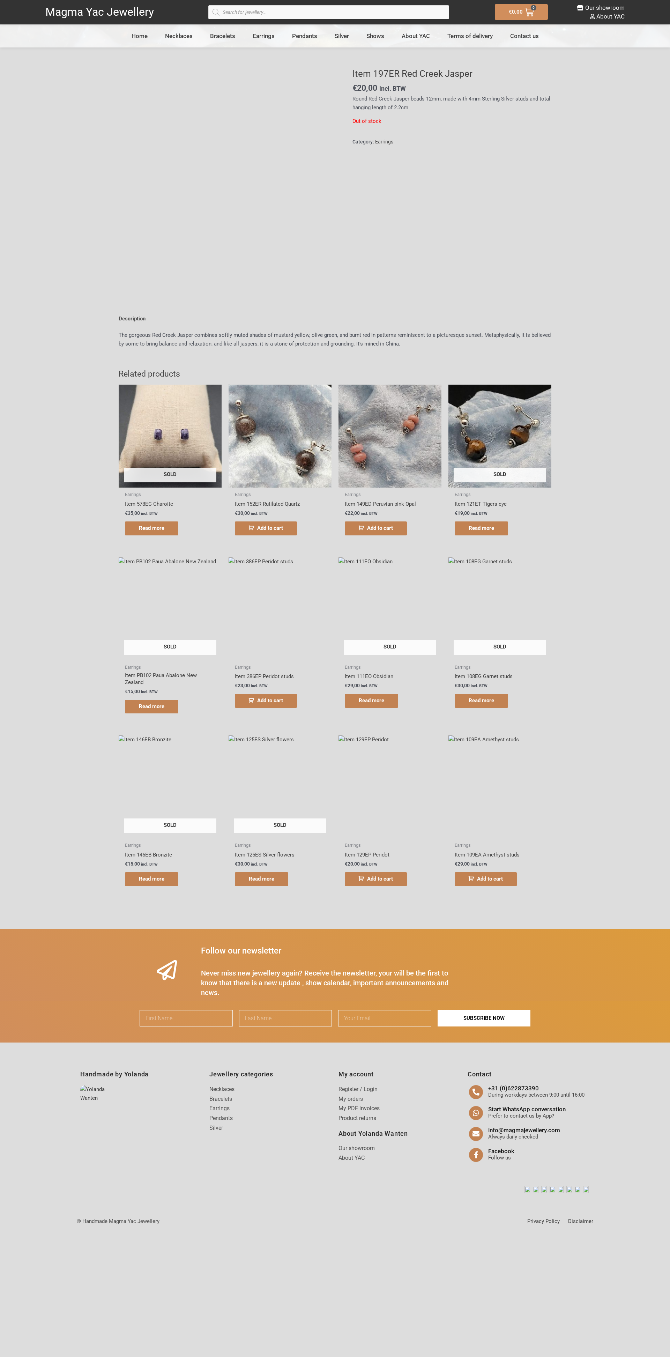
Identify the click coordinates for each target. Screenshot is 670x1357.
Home (140, 35)
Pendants (304, 35)
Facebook (501, 1151)
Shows (375, 35)
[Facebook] (476, 1155)
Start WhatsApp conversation (527, 1109)
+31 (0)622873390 (513, 1088)
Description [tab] (132, 319)
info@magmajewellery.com (524, 1130)
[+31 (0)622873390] (476, 1092)
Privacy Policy (543, 1221)
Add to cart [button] (270, 528)
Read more (151, 528)
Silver (342, 35)
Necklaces (179, 35)
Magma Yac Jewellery (99, 11)
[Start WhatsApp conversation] (476, 1113)
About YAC (416, 35)
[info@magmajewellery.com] (476, 1134)
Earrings (264, 35)
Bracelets (222, 35)
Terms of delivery (470, 35)
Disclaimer (580, 1221)
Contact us (524, 35)
